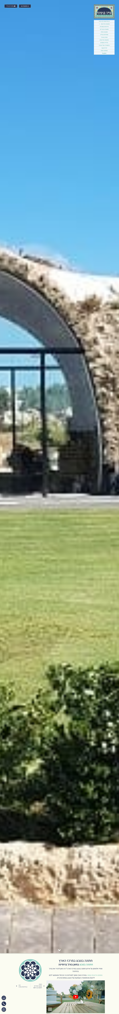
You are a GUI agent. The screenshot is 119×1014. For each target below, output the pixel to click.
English (104, 53)
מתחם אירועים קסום (94, 975)
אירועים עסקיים (104, 27)
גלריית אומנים (104, 43)
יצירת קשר (104, 48)
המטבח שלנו (104, 32)
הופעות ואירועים (104, 40)
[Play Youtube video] (75, 996)
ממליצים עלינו (104, 35)
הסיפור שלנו (104, 51)
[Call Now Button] (4, 1003)
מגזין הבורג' (104, 37)
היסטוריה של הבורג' (104, 45)
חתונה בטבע (86, 964)
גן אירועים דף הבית (104, 21)
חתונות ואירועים (105, 24)
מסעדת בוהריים (104, 29)
